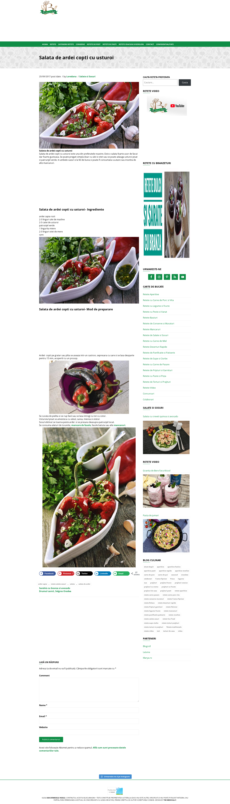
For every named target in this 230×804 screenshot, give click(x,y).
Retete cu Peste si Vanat (155, 311)
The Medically (170, 800)
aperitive (160, 567)
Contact (150, 44)
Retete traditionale (174, 627)
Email (43, 716)
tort (158, 631)
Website (43, 727)
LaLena (146, 652)
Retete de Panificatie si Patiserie (159, 352)
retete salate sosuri (58, 584)
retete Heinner (171, 607)
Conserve (80, 44)
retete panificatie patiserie (154, 615)
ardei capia (42, 584)
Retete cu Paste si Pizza (154, 376)
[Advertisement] (128, 20)
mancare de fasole (81, 425)
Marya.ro (147, 657)
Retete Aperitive (151, 294)
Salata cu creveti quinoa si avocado (160, 416)
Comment (44, 675)
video (180, 631)
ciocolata (184, 575)
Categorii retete (66, 44)
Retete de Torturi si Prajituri (157, 381)
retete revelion (174, 615)
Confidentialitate (165, 44)
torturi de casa (169, 631)
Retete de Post (93, 44)
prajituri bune (165, 583)
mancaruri (119, 425)
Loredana (71, 76)
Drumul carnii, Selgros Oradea (55, 591)
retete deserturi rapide (167, 603)
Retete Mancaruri (151, 329)
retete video (149, 631)
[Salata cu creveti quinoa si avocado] (166, 437)
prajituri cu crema (151, 587)
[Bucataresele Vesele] (49, 7)
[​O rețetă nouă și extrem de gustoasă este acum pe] (167, 763)
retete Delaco (149, 603)
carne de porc (149, 575)
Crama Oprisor (161, 579)
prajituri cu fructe (169, 587)
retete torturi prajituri (170, 623)
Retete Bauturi (150, 317)
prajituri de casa (150, 591)
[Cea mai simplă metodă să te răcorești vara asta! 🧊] (84, 765)
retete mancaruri (170, 611)
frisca (172, 579)
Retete (53, 44)
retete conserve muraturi (154, 599)
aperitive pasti (150, 571)
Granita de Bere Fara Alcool (156, 470)
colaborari (148, 579)
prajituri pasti (165, 591)
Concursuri (148, 393)
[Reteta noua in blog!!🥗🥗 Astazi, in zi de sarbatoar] (63, 763)
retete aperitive (181, 591)
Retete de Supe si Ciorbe (155, 358)
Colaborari (148, 399)
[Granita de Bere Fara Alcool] (166, 491)
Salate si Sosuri (87, 76)
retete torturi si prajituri (153, 627)
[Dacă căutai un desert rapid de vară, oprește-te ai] (146, 763)
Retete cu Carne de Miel (155, 341)
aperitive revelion (182, 571)
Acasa (45, 44)
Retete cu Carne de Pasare (156, 364)
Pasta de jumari (151, 515)
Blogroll (147, 646)
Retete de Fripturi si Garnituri (157, 370)
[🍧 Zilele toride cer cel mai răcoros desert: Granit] (208, 763)
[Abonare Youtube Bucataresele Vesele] (167, 105)
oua (145, 583)
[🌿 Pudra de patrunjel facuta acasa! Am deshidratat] (105, 763)
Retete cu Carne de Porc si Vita (158, 300)
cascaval (174, 575)
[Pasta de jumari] (166, 536)
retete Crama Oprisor (175, 599)
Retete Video (149, 387)
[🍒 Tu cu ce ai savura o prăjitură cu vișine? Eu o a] (125, 763)
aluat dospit (149, 567)
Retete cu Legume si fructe (156, 305)
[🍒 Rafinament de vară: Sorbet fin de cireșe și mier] (21, 763)
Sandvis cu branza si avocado (54, 588)
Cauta (185, 82)
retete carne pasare (151, 595)
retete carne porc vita (171, 595)
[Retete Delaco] (167, 216)
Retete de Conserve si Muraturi (158, 323)
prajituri (153, 583)
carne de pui (163, 575)
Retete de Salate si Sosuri (155, 335)
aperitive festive (173, 567)
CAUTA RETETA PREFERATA (156, 77)
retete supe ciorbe (151, 623)
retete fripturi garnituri (153, 607)
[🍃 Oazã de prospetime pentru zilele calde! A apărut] (42, 763)
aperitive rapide (165, 571)
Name (43, 705)
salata (72, 584)
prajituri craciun (181, 583)
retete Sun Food (169, 619)
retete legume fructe (152, 611)
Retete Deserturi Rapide (155, 346)
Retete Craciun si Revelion (131, 44)
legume (181, 579)
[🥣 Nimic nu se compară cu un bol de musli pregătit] (188, 763)
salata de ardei (84, 584)
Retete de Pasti (110, 44)
